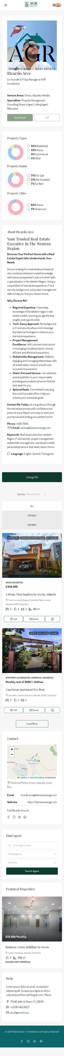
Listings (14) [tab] (32, 477)
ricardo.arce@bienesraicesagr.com (39, 795)
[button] (11, 749)
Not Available (13, 538)
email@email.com (19, 1012)
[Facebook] (9, 817)
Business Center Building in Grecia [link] (27, 947)
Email (35, 619)
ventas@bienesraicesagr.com (35, 427)
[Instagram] (15, 817)
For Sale (32, 515)
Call (15, 619)
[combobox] (36, 494)
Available (54, 633)
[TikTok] (20, 817)
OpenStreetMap (37, 777)
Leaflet (22, 777)
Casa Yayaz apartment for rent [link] (25, 689)
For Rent (32, 524)
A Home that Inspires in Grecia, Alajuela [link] (31, 594)
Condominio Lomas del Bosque (33, 538)
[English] (55, 4)
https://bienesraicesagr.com (42, 802)
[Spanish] (59, 4)
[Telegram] (42, 1041)
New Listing (43, 633)
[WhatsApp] (26, 817)
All (32, 506)
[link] (32, 555)
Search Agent (32, 871)
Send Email (20, 117)
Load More (32, 723)
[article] (32, 932)
